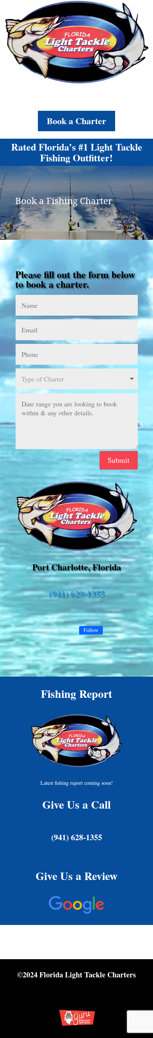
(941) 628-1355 (76, 593)
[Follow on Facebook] (63, 631)
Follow (91, 630)
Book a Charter (76, 120)
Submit (119, 460)
